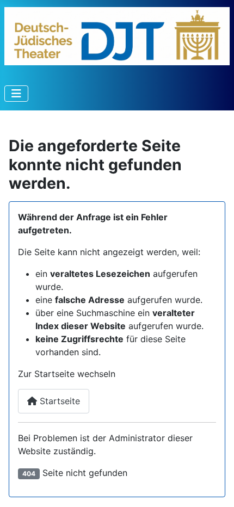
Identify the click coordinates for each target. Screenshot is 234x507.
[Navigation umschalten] (16, 93)
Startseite (58, 400)
